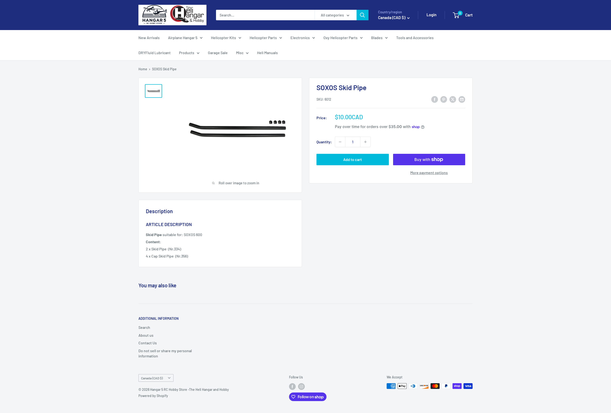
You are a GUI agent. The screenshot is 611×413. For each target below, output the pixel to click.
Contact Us (147, 343)
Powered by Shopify (153, 396)
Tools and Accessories (415, 37)
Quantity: (324, 141)
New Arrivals (149, 37)
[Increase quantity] (365, 142)
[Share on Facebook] (434, 99)
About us (145, 335)
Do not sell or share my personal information (165, 353)
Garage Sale (218, 52)
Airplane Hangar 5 (182, 37)
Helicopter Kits (223, 37)
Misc (239, 52)
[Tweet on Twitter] (452, 99)
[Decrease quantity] (340, 142)
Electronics (300, 37)
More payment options (429, 172)
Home (142, 69)
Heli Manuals (267, 52)
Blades (377, 37)
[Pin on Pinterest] (443, 99)
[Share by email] (461, 99)
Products (186, 52)
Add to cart (352, 159)
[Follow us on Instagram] (301, 386)
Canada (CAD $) (152, 378)
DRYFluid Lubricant (154, 52)
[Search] (363, 15)
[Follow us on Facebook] (292, 386)
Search (144, 327)
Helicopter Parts (263, 37)
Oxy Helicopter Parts (340, 37)
